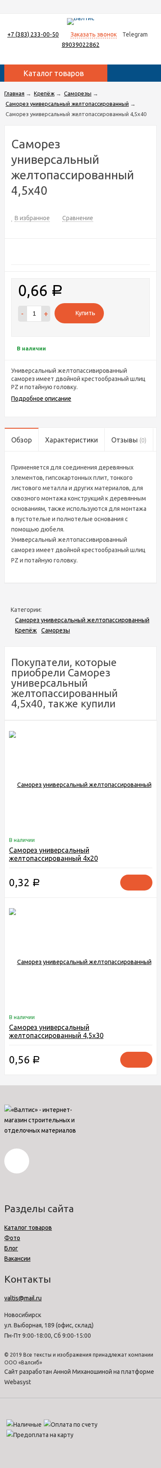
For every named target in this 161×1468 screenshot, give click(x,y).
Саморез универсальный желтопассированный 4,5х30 (56, 1031)
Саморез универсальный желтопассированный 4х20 (53, 854)
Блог (11, 1248)
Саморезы (55, 630)
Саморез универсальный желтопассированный (82, 620)
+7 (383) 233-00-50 (33, 34)
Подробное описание (41, 398)
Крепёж (26, 630)
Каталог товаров (28, 1227)
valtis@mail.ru (23, 1298)
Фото (12, 1238)
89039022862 (81, 44)
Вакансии (17, 1258)
